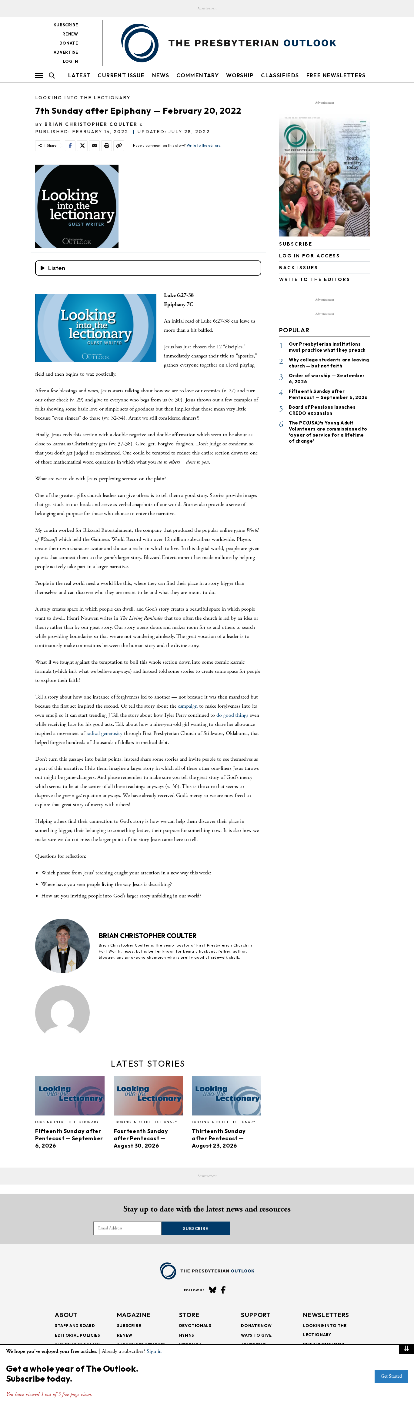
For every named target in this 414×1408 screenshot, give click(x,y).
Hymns (186, 1335)
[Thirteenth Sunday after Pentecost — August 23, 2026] (226, 1097)
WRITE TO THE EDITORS (314, 279)
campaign (188, 705)
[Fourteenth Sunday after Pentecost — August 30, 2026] (148, 1097)
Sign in (154, 1351)
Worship (240, 75)
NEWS (160, 75)
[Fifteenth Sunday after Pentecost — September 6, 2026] (70, 1097)
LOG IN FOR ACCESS (309, 256)
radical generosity (104, 733)
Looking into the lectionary (83, 97)
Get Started (391, 1376)
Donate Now (256, 1325)
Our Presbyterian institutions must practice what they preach (327, 347)
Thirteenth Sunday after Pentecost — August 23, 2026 (218, 1138)
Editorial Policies (77, 1335)
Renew (70, 34)
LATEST (79, 75)
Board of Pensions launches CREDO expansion (322, 410)
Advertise (66, 52)
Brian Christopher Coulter (91, 124)
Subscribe (66, 24)
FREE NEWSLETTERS (336, 75)
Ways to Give (256, 1335)
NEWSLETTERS (326, 1315)
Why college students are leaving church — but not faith (329, 363)
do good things (232, 715)
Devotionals (195, 1325)
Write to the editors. (204, 145)
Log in (70, 61)
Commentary (197, 75)
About (66, 1315)
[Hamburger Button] (39, 75)
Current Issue (121, 75)
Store (189, 1315)
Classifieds (280, 75)
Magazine (134, 1315)
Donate (68, 43)
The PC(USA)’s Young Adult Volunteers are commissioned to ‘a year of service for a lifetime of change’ (328, 432)
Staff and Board (75, 1325)
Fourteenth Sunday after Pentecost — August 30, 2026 (141, 1138)
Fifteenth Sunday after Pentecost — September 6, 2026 (69, 1138)
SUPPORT (256, 1315)
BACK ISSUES (298, 267)
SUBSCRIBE (295, 244)
